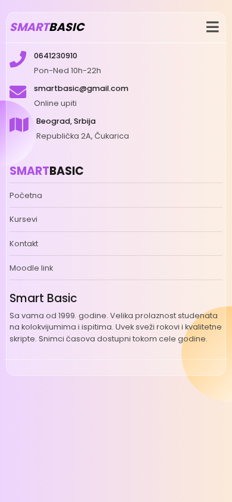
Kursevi (23, 219)
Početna (26, 195)
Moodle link (31, 268)
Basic (47, 27)
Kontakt (24, 244)
